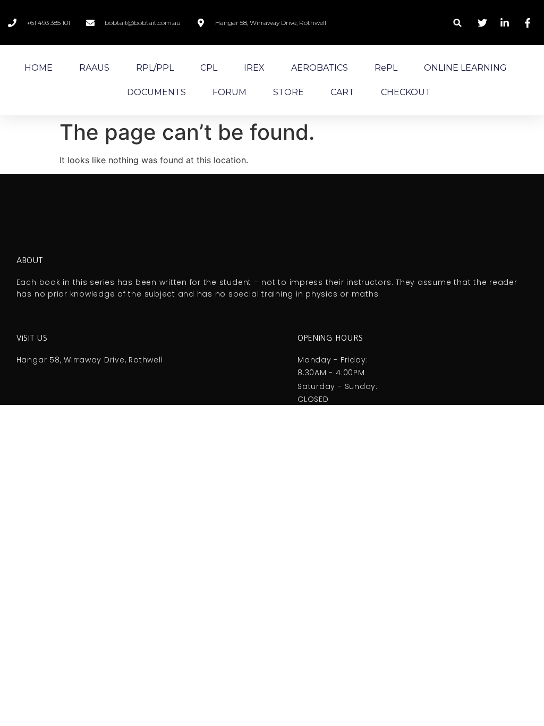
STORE (288, 92)
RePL (386, 68)
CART (342, 92)
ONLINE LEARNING (465, 68)
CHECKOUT (406, 92)
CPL (208, 68)
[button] (457, 22)
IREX (254, 68)
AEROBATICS (319, 68)
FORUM (229, 92)
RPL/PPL (155, 68)
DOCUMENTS (156, 92)
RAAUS (94, 68)
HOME (38, 68)
